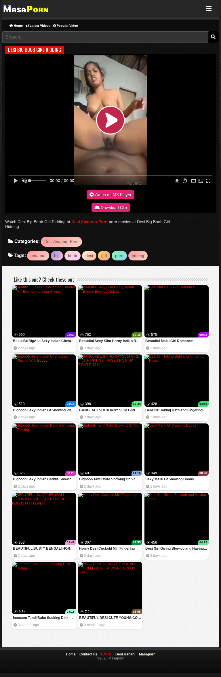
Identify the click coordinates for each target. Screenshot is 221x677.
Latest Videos (39, 25)
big (57, 255)
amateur (38, 255)
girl (104, 255)
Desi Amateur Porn (89, 221)
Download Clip (113, 207)
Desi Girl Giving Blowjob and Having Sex (176, 548)
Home (18, 25)
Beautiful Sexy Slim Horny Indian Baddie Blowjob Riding (110, 341)
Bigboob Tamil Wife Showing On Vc (107, 479)
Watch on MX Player (113, 194)
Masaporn (26, 9)
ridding (138, 255)
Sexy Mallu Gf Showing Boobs (169, 479)
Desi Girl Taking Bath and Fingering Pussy (176, 410)
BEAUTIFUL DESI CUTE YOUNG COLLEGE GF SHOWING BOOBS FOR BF (110, 618)
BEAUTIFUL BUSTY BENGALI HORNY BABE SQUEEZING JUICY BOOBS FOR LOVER (44, 548)
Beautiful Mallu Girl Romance (169, 341)
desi (89, 255)
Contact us (88, 654)
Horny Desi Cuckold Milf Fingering (107, 548)
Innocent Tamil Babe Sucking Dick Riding (44, 618)
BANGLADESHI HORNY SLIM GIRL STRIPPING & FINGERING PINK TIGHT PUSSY (110, 410)
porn (119, 255)
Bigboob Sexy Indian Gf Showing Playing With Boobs (44, 410)
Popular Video (67, 25)
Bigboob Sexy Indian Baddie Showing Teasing (44, 479)
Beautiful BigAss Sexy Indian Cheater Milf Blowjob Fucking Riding (44, 341)
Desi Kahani (125, 654)
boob (72, 255)
